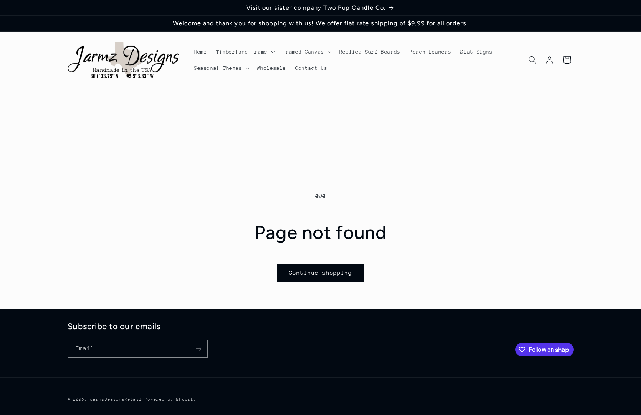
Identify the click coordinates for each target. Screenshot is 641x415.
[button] (244, 51)
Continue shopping (320, 272)
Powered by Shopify (170, 399)
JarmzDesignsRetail (116, 399)
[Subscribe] (198, 349)
